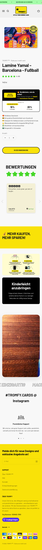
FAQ (3, 478)
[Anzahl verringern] (5, 138)
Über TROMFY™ (7, 474)
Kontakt (5, 482)
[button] (2, 201)
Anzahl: (4, 133)
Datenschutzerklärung (9, 490)
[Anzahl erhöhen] (13, 138)
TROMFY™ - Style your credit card (13, 60)
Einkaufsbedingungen (9, 486)
